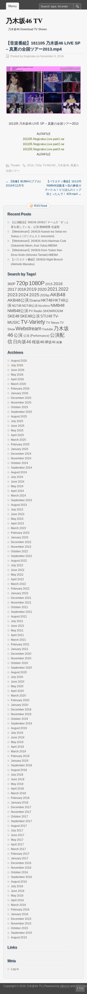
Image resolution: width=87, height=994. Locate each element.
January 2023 (19, 537)
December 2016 (21, 863)
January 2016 (19, 914)
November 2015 (21, 923)
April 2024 (17, 491)
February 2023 (20, 532)
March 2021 (18, 639)
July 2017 (17, 830)
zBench (65, 986)
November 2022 (21, 546)
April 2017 (17, 844)
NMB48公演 (17, 311)
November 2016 (21, 867)
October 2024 (19, 463)
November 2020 (21, 658)
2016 (30, 165)
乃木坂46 (63, 165)
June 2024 (17, 481)
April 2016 (17, 900)
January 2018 (19, 802)
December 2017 (21, 807)
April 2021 (17, 635)
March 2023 (18, 528)
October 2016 (19, 872)
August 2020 (19, 672)
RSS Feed (40, 205)
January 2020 (19, 705)
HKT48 (46, 300)
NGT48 (16, 305)
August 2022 (19, 560)
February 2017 (20, 853)
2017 (12, 289)
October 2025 (19, 407)
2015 (49, 284)
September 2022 (21, 556)
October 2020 (19, 663)
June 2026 (17, 370)
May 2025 (17, 430)
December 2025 (21, 398)
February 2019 (20, 756)
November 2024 (21, 458)
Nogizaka (30, 56)
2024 (23, 294)
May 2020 (17, 686)
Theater (15, 165)
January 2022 (19, 593)
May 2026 (17, 374)
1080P (37, 283)
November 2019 (21, 714)
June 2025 (17, 425)
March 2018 (18, 793)
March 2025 (18, 439)
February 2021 (20, 644)
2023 (12, 294)
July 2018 (17, 774)
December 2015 (21, 919)
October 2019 (19, 718)
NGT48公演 (30, 305)
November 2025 (21, 402)
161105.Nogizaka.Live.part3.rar (43, 149)
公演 (18, 335)
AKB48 (57, 294)
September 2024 (21, 467)
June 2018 (17, 779)
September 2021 (21, 612)
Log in (15, 969)
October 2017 (19, 816)
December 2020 (21, 653)
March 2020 (18, 695)
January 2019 (19, 760)
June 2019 (17, 737)
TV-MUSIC (49, 165)
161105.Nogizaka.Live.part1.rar (43, 139)
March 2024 (18, 495)
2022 (63, 289)
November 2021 (21, 602)
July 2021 (17, 621)
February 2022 (20, 588)
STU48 (46, 316)
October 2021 (19, 607)
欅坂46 (50, 342)
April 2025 (17, 435)
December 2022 (21, 542)
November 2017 (21, 812)
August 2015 (19, 937)
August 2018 (19, 770)
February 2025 (20, 444)
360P (11, 284)
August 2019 (19, 728)
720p (38, 165)
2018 (21, 289)
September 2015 (21, 932)
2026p (44, 295)
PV (31, 311)
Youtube (47, 329)
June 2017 (17, 835)
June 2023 (17, 514)
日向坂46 (22, 341)
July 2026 (17, 365)
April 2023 (17, 523)
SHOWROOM (53, 311)
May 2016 (17, 895)
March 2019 (18, 751)
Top (81, 988)
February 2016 (20, 909)
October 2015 (19, 928)
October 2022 (19, 551)
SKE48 (13, 316)
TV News (52, 322)
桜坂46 (38, 342)
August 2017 (19, 825)
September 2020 (21, 667)
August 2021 (19, 616)
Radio (38, 311)
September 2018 (21, 765)
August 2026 (19, 360)
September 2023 (21, 500)
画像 (59, 342)
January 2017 (19, 858)
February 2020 (20, 700)
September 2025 (21, 412)
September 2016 (21, 877)
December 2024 (21, 453)
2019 (31, 289)
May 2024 (17, 486)
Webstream (28, 328)
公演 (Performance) (36, 335)
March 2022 (18, 584)
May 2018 (17, 784)
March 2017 (18, 849)
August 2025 (19, 416)
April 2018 (17, 788)
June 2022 (17, 570)
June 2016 (17, 891)
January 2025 (19, 449)
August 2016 (19, 881)
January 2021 (19, 649)
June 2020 (17, 681)
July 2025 (17, 421)
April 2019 (17, 746)
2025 (34, 294)
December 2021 (21, 598)
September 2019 (21, 723)
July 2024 (17, 477)
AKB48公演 (18, 300)
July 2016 (17, 886)
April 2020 (17, 691)
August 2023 (19, 505)
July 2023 (17, 509)
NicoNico (44, 305)
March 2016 (18, 905)
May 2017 (17, 839)
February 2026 (20, 388)
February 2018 (20, 798)
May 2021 (17, 630)
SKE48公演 (30, 316)
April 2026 (17, 379)
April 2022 (17, 579)
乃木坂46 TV (24, 20)
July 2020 (17, 677)
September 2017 (21, 821)
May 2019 (17, 742)
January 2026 (19, 393)
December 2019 (21, 709)
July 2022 (17, 565)
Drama (34, 300)
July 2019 (17, 732)
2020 (42, 289)
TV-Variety (33, 322)
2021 (52, 289)
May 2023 (17, 518)
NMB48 (57, 305)
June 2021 (17, 625)
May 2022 (17, 574)
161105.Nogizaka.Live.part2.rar (43, 144)
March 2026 (18, 384)
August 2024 (19, 472)
